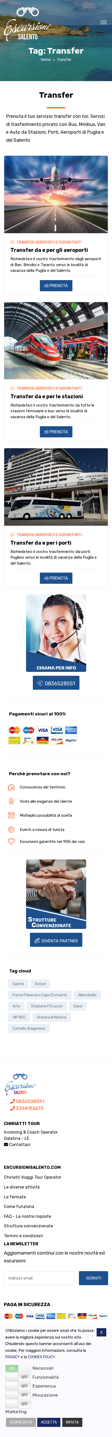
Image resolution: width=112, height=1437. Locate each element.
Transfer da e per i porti (40, 543)
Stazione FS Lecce (47, 1006)
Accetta (49, 1422)
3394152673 (29, 1108)
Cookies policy (41, 1357)
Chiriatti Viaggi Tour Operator (32, 1177)
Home (46, 60)
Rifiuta (72, 1422)
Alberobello (87, 995)
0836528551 (59, 683)
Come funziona (19, 1206)
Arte (16, 1006)
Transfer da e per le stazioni (46, 396)
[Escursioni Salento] (28, 24)
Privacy (12, 1357)
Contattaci (19, 1144)
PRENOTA (58, 285)
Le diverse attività (22, 1187)
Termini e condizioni (23, 1235)
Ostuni (40, 984)
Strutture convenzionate (28, 1225)
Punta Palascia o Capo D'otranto (40, 995)
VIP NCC (19, 1017)
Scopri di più (21, 1422)
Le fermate (15, 1196)
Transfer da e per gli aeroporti (49, 250)
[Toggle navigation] (103, 22)
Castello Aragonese (29, 1028)
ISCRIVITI (93, 1278)
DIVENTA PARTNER (59, 940)
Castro (18, 984)
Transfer (64, 60)
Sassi (77, 1006)
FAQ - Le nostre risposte (27, 1216)
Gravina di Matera (51, 1017)
